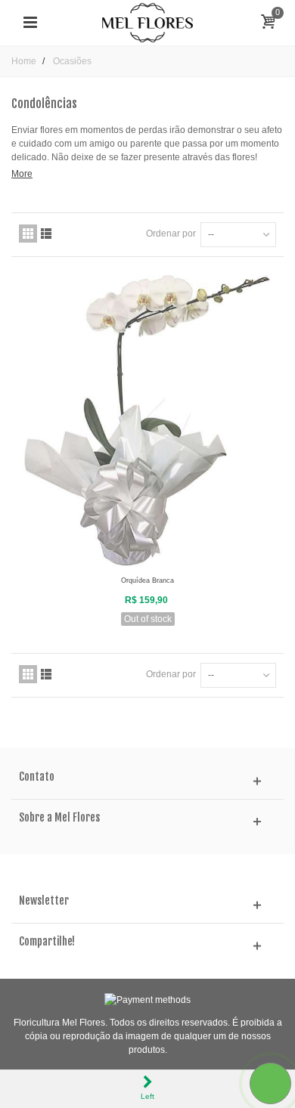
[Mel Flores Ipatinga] (147, 22)
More (22, 174)
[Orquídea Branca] (147, 421)
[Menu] (30, 23)
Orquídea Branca (147, 580)
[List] (46, 233)
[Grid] (28, 233)
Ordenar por (171, 233)
